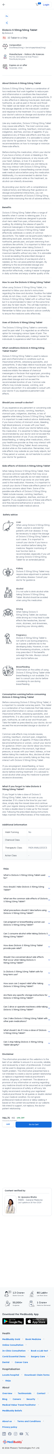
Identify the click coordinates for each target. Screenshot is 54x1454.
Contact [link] (41, 1393)
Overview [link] (7, 1393)
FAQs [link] (8, 1380)
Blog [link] (4, 1399)
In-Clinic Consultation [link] (13, 1350)
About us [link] (7, 1421)
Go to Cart (33, 1124)
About (6, 1387)
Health (6, 1333)
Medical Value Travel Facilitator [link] (19, 1405)
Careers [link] (17, 1399)
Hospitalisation (6, 1369)
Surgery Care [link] (38, 1356)
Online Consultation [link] (12, 1345)
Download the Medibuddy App (20, 1314)
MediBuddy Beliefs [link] (12, 1410)
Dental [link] (5, 1362)
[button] (37, 4)
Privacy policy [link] (9, 1427)
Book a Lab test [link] (39, 1350)
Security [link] (30, 1399)
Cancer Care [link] (21, 1362)
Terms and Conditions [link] (29, 1421)
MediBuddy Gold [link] (11, 1339)
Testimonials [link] (24, 1393)
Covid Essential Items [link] (13, 1356)
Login (46, 4)
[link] (13, 1321)
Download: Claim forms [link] (37, 1375)
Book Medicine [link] (33, 1339)
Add (8, 1124)
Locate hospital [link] (10, 1375)
